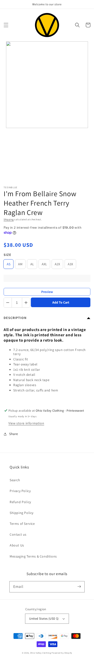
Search (15, 480)
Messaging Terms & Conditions (33, 556)
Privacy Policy (20, 491)
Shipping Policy (22, 513)
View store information (26, 423)
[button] (6, 25)
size (7, 255)
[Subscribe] (79, 586)
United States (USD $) (44, 619)
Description (15, 318)
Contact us (18, 534)
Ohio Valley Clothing (40, 652)
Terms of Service (22, 523)
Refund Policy (20, 502)
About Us (17, 545)
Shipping (9, 219)
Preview (47, 292)
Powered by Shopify (62, 652)
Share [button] (13, 434)
